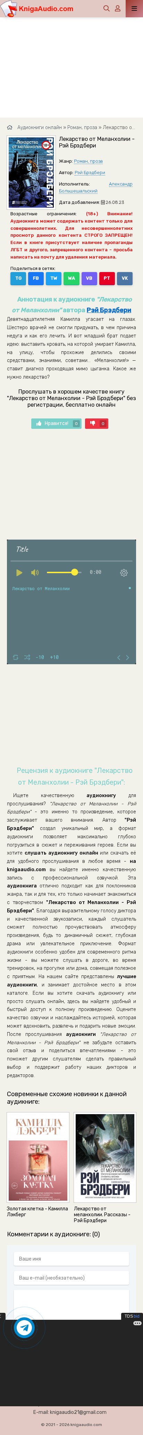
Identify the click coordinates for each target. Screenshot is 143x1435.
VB (89, 278)
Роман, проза (88, 161)
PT (107, 278)
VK (125, 278)
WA (71, 278)
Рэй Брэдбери (90, 172)
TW (53, 278)
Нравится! (61, 423)
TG (18, 278)
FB (36, 278)
